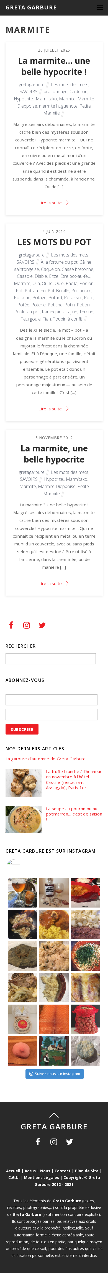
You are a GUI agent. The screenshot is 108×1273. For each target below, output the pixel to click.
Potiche (55, 305)
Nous (45, 1170)
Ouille (47, 283)
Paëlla (72, 283)
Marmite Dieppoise (57, 486)
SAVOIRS (28, 91)
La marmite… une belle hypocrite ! (54, 66)
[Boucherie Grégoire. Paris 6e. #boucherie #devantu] (54, 1051)
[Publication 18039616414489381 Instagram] (85, 893)
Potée (23, 305)
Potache (22, 297)
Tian (47, 319)
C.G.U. (14, 1177)
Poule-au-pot (27, 312)
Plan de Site (87, 1170)
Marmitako (46, 99)
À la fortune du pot (59, 262)
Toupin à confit (67, 319)
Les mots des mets (69, 85)
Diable (41, 276)
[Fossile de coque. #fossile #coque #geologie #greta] (22, 956)
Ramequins (53, 312)
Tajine (71, 312)
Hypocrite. (24, 99)
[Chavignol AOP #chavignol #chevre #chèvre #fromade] (85, 1051)
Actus (30, 1170)
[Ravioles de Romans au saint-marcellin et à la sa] (54, 956)
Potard (55, 297)
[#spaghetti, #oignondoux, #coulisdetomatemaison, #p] (85, 956)
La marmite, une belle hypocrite (54, 454)
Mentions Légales (41, 1177)
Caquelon (50, 269)
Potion (83, 305)
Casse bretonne (77, 269)
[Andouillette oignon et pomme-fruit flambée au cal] (22, 924)
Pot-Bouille (58, 291)
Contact (63, 1170)
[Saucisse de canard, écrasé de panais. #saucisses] (54, 987)
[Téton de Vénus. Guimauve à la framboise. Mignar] (22, 1051)
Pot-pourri (81, 291)
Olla (36, 283)
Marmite (67, 99)
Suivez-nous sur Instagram (57, 1073)
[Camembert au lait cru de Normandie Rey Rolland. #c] (22, 1019)
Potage (39, 297)
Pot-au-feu (35, 291)
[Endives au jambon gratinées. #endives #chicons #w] (85, 987)
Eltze (53, 276)
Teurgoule (31, 319)
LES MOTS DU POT (54, 242)
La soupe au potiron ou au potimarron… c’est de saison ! (74, 814)
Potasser (73, 297)
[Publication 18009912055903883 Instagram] (54, 893)
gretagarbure (32, 85)
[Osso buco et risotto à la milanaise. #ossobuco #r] (54, 924)
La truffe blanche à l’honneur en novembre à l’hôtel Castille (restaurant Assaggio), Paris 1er (74, 780)
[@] (22, 866)
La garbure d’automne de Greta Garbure (46, 758)
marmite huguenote (58, 106)
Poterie (38, 305)
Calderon (79, 91)
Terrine (86, 312)
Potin (70, 305)
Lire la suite (50, 202)
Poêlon (86, 283)
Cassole (25, 276)
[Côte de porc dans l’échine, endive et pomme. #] (22, 987)
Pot (19, 291)
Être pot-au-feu (75, 276)
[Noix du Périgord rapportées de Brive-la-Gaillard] (85, 1019)
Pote (88, 297)
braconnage (56, 91)
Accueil (13, 1170)
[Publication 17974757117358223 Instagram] (22, 893)
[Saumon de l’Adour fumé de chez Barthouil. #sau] (54, 1019)
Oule (59, 283)
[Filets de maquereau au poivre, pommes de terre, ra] (85, 924)
